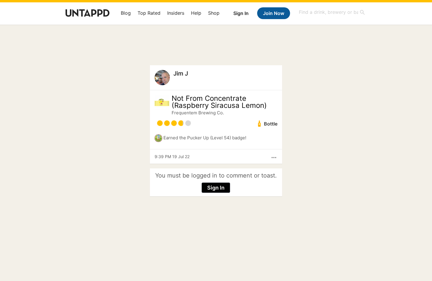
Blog (126, 13)
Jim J (180, 73)
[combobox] (332, 12)
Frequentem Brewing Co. (198, 113)
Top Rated (149, 13)
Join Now (273, 13)
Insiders (175, 13)
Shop (214, 13)
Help (196, 13)
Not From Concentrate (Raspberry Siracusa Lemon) (219, 102)
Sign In (241, 13)
